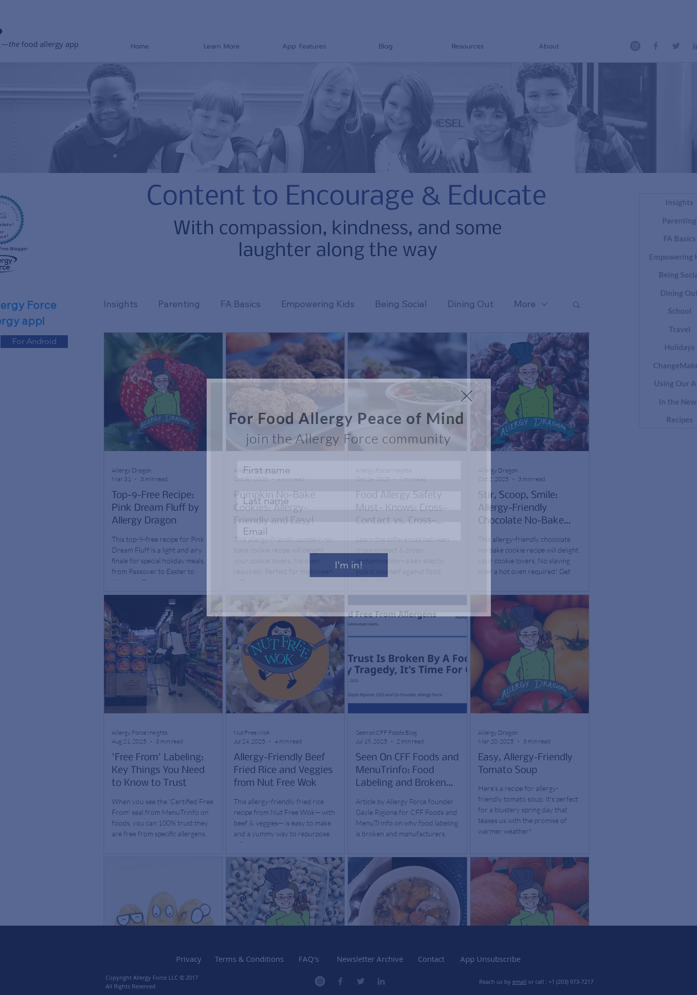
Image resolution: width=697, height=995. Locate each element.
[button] (466, 396)
